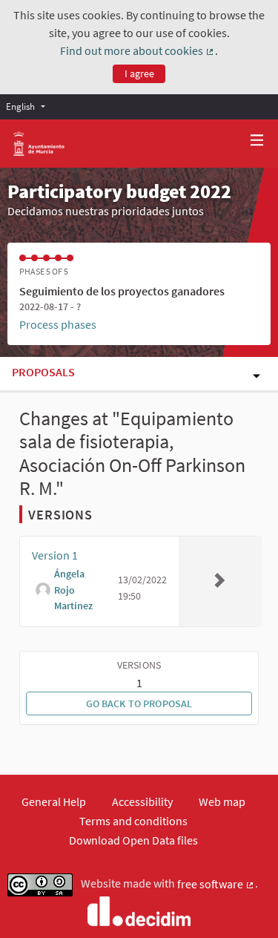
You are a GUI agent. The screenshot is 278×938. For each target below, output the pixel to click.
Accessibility (142, 801)
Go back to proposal (139, 703)
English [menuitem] (20, 106)
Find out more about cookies (137, 51)
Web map (222, 801)
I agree (139, 73)
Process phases (57, 324)
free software (216, 884)
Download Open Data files (133, 840)
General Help (53, 801)
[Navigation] (257, 140)
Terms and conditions (133, 820)
